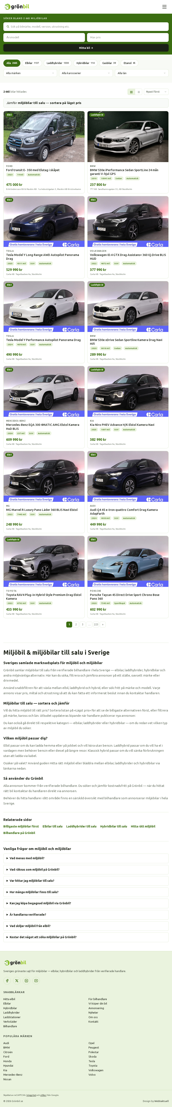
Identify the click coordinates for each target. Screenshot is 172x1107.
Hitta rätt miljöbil (143, 826)
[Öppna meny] (164, 7)
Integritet (31, 1095)
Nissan (7, 1079)
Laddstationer (12, 1017)
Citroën (8, 1052)
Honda (7, 1061)
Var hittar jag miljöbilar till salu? (32, 880)
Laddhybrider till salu (81, 826)
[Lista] (138, 92)
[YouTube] (36, 980)
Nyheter (93, 1012)
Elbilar (32, 63)
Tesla (92, 1061)
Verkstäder (10, 1021)
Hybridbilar (85, 63)
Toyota (93, 1065)
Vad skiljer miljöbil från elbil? (30, 926)
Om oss (93, 1017)
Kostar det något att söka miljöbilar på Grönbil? (43, 937)
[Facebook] (7, 980)
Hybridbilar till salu (113, 826)
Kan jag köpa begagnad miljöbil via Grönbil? (40, 903)
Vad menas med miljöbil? (27, 858)
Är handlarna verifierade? (28, 914)
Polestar (94, 1052)
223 (96, 624)
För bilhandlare (98, 999)
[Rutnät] (131, 92)
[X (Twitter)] (17, 980)
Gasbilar (109, 63)
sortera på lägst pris (65, 103)
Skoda (92, 1056)
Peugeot (94, 1047)
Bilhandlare (10, 1026)
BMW (6, 1047)
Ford (6, 1056)
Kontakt (93, 1021)
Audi (6, 1043)
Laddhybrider (58, 63)
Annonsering (96, 1008)
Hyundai (8, 1065)
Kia (5, 1070)
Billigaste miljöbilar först (21, 826)
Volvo (92, 1074)
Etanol (129, 63)
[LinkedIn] (26, 980)
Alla (12, 63)
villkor (43, 1095)
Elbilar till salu (53, 826)
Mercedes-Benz (12, 1074)
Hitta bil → (86, 47)
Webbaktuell (161, 1101)
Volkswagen (96, 1070)
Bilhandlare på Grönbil (19, 833)
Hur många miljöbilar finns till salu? (34, 892)
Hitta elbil (9, 999)
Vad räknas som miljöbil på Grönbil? (35, 869)
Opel (91, 1043)
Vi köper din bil (98, 1003)
